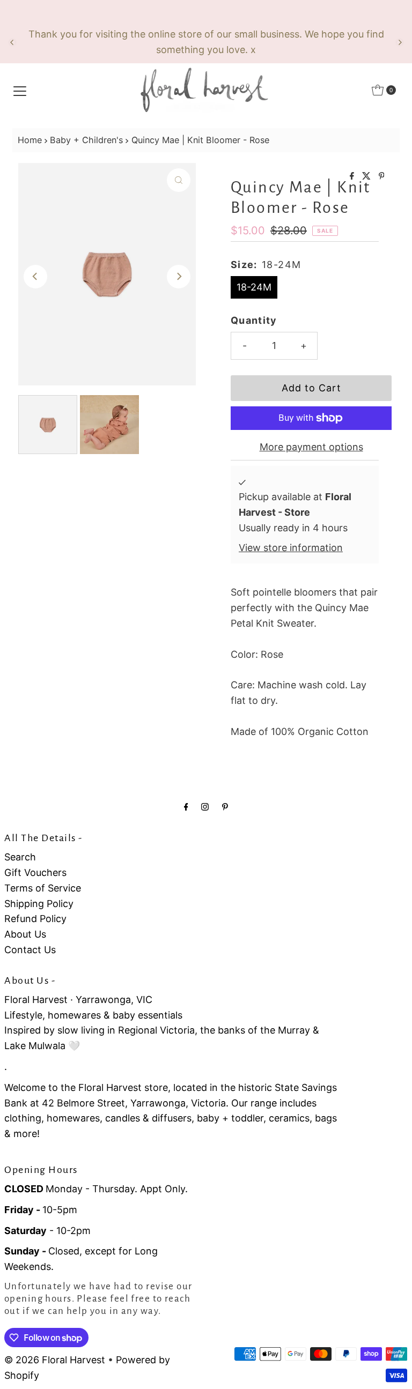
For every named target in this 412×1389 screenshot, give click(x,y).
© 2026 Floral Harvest (54, 1359)
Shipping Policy (38, 903)
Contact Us (30, 949)
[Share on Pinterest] (382, 176)
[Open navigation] (19, 90)
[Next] (399, 42)
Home (30, 140)
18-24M (254, 287)
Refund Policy (35, 918)
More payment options (311, 446)
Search (20, 857)
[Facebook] (186, 806)
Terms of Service (42, 888)
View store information (291, 547)
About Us (25, 934)
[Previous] (12, 42)
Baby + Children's (86, 140)
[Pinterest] (225, 806)
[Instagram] (205, 806)
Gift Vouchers (35, 872)
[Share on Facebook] (353, 176)
